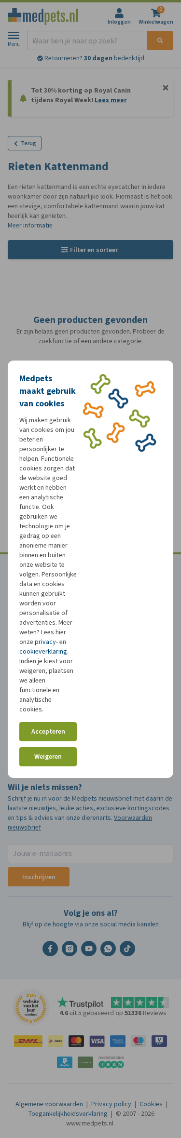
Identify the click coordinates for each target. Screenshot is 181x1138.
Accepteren (48, 731)
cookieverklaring (43, 651)
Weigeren (48, 756)
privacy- (46, 641)
